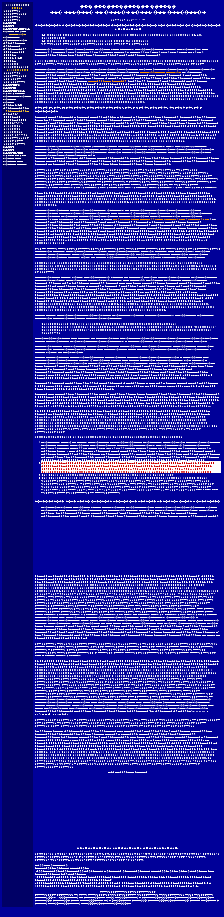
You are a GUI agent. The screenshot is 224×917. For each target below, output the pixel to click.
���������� (14, 52)
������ (9, 22)
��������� (12, 132)
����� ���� (13, 140)
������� (10, 64)
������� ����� (16, 28)
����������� (15, 13)
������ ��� (13, 152)
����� (8, 25)
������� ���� (17, 5)
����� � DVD (12, 58)
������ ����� (15, 164)
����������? (14, 49)
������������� (17, 96)
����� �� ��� (14, 31)
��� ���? (10, 114)
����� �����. (14, 143)
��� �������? (15, 93)
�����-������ (15, 135)
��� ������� (14, 43)
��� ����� (12, 78)
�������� (11, 11)
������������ (16, 67)
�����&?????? (13, 123)
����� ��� (12, 158)
